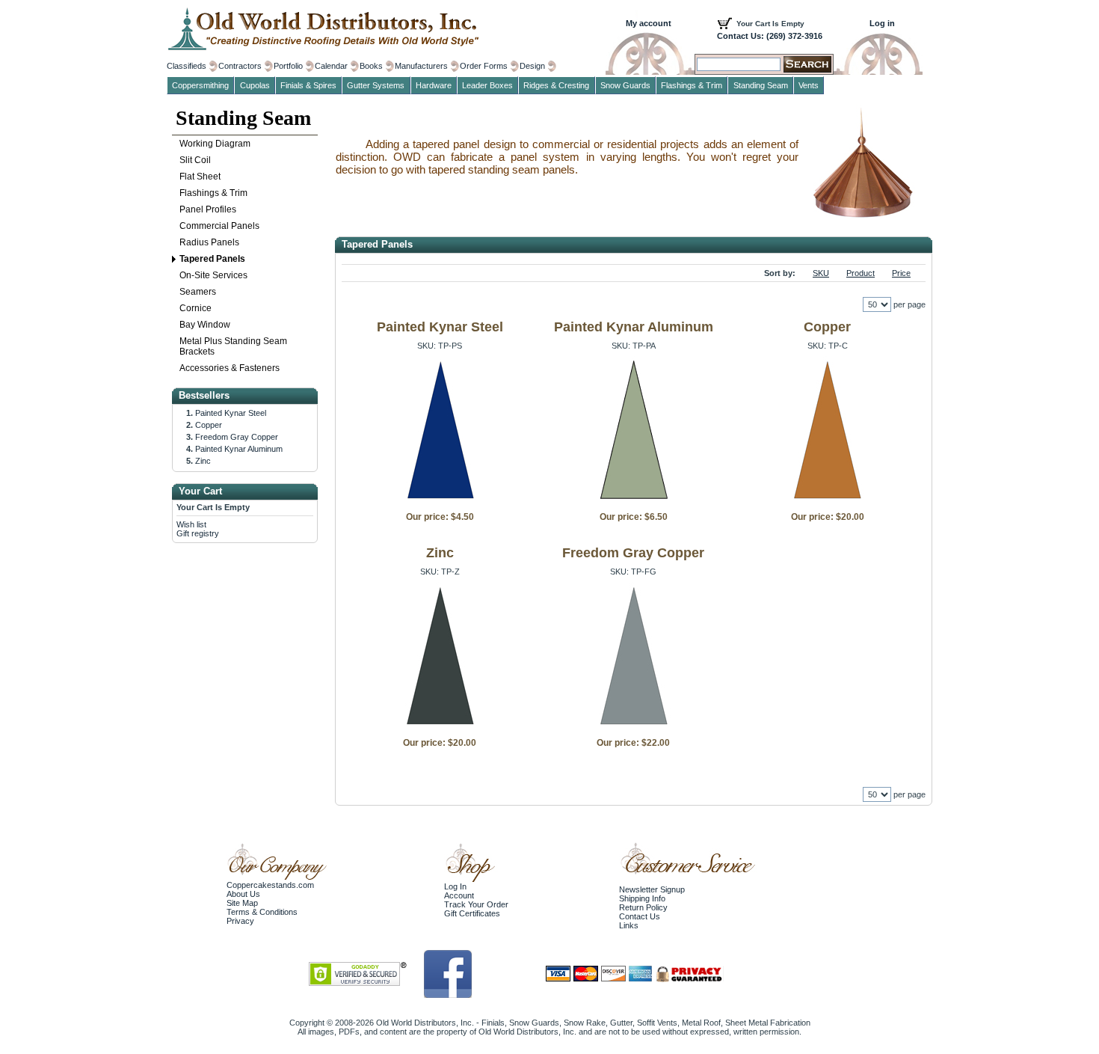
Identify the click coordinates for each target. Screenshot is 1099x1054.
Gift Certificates (472, 913)
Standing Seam (243, 117)
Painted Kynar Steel (440, 326)
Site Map (242, 902)
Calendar (331, 65)
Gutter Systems (375, 85)
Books (371, 65)
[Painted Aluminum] (633, 501)
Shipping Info (642, 898)
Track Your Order (476, 904)
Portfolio (288, 65)
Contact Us (639, 916)
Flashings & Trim (213, 193)
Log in (882, 23)
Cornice (195, 308)
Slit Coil (195, 160)
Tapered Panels (212, 259)
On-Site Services (213, 275)
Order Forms (484, 65)
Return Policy (643, 907)
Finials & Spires (308, 85)
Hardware (434, 85)
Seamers (197, 292)
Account (459, 895)
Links (628, 925)
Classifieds (186, 65)
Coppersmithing (200, 85)
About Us (243, 893)
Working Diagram (214, 143)
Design (532, 65)
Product (860, 273)
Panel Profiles (207, 209)
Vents (808, 85)
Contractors (240, 65)
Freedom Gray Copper (633, 552)
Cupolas (255, 85)
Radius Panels (209, 242)
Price (901, 273)
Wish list (191, 524)
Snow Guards (625, 85)
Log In (455, 886)
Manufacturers (421, 65)
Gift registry (197, 533)
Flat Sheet (200, 176)
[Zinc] (440, 727)
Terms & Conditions (262, 911)
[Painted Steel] (440, 501)
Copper (827, 326)
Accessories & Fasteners (229, 368)
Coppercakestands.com (270, 884)
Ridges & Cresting (556, 85)
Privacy (240, 920)
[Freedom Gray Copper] (633, 727)
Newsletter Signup (652, 889)
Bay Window (204, 324)
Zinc (440, 552)
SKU (821, 273)
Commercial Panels (219, 226)
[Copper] (827, 501)
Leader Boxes (487, 85)
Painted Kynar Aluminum (633, 326)
